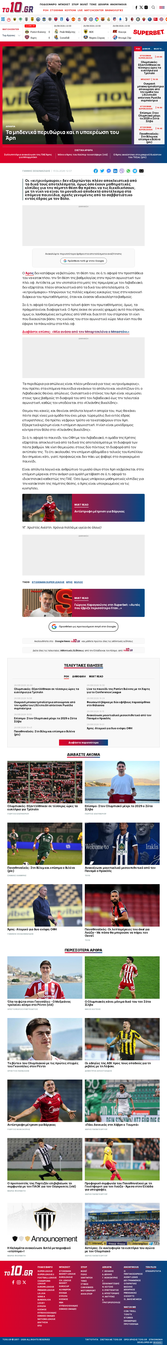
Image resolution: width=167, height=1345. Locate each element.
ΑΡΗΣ (69, 582)
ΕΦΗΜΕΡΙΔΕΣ (130, 1321)
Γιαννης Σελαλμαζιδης (36, 170)
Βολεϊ (84, 1271)
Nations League (46, 1319)
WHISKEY (158, 1342)
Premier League (46, 1290)
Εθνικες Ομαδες (46, 1315)
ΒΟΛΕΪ (84, 4)
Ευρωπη (42, 1306)
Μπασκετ (64, 1267)
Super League (45, 1271)
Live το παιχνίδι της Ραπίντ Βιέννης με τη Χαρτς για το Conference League (118, 690)
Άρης (29, 273)
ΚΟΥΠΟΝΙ (70, 10)
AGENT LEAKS (131, 1277)
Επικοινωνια (156, 1339)
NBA (61, 1302)
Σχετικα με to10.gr (111, 1339)
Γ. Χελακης (108, 1271)
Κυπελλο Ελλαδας (47, 1312)
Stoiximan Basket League (67, 1272)
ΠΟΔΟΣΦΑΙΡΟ (48, 4)
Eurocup (64, 1286)
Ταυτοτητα (91, 1339)
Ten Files (150, 1267)
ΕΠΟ (40, 1325)
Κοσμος (42, 1309)
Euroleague (66, 1277)
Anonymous (131, 1267)
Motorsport (88, 1290)
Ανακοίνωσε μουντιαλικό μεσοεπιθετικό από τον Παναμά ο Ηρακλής (119, 716)
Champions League (44, 1282)
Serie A (41, 1296)
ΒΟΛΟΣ (78, 582)
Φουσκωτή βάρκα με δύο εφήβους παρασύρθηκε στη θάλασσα (118, 703)
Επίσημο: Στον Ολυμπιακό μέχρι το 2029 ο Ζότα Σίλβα (149, 117)
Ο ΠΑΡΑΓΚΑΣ (130, 1283)
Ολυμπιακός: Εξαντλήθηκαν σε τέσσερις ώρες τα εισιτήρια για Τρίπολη (149, 68)
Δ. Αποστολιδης (110, 1293)
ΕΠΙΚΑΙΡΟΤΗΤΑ (153, 1271)
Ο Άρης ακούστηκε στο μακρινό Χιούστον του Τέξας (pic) (137, 156)
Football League (47, 1277)
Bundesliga (44, 1299)
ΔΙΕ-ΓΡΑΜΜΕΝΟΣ (132, 1280)
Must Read (96, 676)
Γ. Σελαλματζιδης (110, 1282)
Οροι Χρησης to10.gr (135, 1339)
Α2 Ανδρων (65, 1289)
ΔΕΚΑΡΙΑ (103, 4)
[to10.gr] (17, 7)
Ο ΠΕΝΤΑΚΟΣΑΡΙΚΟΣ (133, 1272)
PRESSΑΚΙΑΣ (130, 1292)
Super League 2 (46, 1274)
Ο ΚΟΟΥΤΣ (129, 1296)
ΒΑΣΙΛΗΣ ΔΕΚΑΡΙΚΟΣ (129, 1288)
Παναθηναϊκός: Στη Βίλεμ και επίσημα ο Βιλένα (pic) (149, 138)
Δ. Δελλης (107, 1274)
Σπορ (84, 1267)
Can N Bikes (87, 1287)
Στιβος (84, 1284)
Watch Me (130, 1307)
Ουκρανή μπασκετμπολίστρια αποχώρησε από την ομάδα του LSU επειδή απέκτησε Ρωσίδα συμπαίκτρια (149, 92)
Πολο (84, 1274)
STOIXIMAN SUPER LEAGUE (48, 582)
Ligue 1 (41, 1303)
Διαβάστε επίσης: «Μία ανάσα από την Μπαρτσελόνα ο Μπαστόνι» (75, 331)
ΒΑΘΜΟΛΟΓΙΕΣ (114, 10)
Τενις (84, 1281)
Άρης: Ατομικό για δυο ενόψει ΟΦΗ (109, 728)
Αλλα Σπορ (86, 1293)
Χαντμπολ (87, 1277)
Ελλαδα (63, 1292)
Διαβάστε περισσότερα (83, 742)
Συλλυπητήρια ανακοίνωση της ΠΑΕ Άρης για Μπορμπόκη (28, 156)
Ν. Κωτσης (107, 1286)
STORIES (128, 1317)
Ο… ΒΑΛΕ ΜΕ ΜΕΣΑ (133, 1299)
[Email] (141, 171)
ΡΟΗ (45, 10)
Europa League (46, 1286)
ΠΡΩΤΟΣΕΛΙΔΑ (131, 1324)
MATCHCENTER (94, 10)
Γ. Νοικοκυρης (110, 1277)
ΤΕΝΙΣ (93, 4)
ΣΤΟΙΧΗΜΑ (56, 10)
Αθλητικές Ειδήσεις (72, 650)
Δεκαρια (107, 1267)
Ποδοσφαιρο (45, 1267)
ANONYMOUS (118, 4)
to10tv (128, 1314)
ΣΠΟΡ (75, 4)
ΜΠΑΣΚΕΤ (64, 4)
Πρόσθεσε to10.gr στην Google (86, 260)
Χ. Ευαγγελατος (110, 1290)
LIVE (80, 10)
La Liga (41, 1293)
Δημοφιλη (79, 676)
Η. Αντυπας (108, 1296)
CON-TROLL (130, 1311)
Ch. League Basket (65, 1282)
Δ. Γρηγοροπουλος (111, 1301)
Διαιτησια (43, 1322)
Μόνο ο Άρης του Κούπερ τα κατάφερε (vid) (83, 154)
